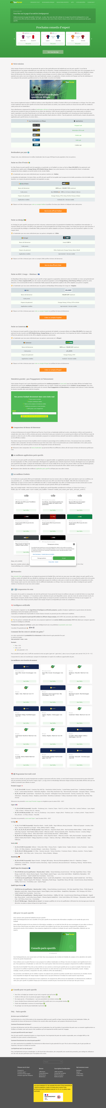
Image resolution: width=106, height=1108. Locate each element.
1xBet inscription (58, 1071)
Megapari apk (78, 125)
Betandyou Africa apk (78, 130)
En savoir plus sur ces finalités (48, 554)
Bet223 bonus (42, 1075)
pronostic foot (17, 576)
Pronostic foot (35, 2)
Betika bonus (42, 1076)
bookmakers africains (42, 109)
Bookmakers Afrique (48, 2)
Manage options (41, 558)
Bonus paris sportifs (63, 2)
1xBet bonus (42, 1071)
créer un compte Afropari (42, 363)
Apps (72, 2)
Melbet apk (78, 135)
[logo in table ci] (65, 184)
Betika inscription (58, 1076)
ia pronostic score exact (65, 624)
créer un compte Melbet (38, 204)
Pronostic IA (21, 1070)
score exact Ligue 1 (30, 818)
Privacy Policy (51, 561)
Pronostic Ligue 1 (22, 1072)
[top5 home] (36, 131)
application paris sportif (42, 468)
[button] (74, 544)
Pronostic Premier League (24, 1073)
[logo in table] (36, 126)
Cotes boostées (80, 2)
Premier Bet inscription (60, 1073)
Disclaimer (79, 1070)
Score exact (91, 2)
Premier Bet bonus (43, 1073)
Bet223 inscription (59, 1075)
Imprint (56, 561)
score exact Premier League (33, 801)
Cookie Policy (79, 1073)
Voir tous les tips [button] (53, 52)
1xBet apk (78, 140)
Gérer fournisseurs (37, 554)
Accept (64, 558)
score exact (63, 383)
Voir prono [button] (28, 43)
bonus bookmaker (36, 447)
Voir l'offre (26, 510)
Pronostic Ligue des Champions (25, 1075)
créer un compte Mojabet (42, 311)
